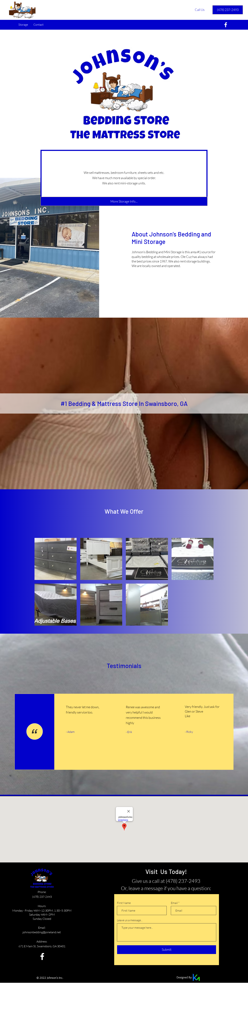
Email (174, 902)
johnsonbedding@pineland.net (42, 932)
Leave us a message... (130, 920)
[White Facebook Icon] (42, 956)
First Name (124, 902)
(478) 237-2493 (42, 896)
